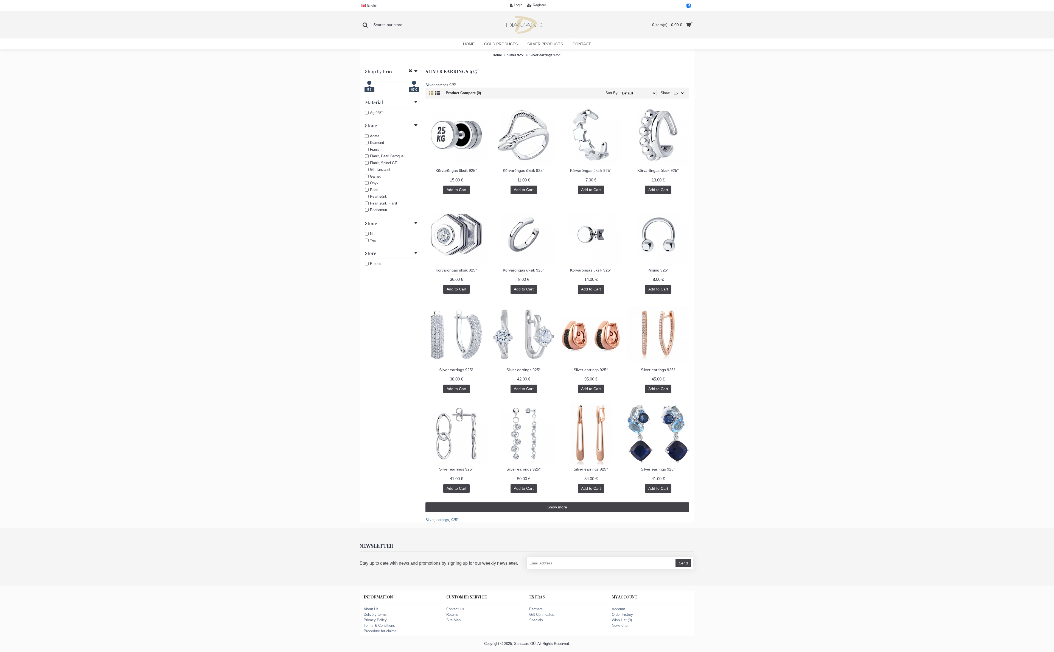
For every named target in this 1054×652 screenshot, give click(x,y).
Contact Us (455, 609)
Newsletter (620, 625)
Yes (373, 240)
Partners (536, 609)
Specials (536, 620)
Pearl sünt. (378, 196)
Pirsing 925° (658, 270)
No (372, 234)
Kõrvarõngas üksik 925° (456, 170)
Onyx (374, 183)
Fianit (374, 149)
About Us (371, 609)
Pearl (374, 190)
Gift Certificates (541, 614)
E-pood (375, 264)
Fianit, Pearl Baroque (386, 156)
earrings (442, 520)
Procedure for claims (380, 631)
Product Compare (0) (463, 93)
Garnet (375, 176)
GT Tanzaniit (380, 169)
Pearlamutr (378, 210)
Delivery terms (375, 614)
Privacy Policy (375, 620)
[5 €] (369, 83)
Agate (374, 136)
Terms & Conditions (379, 625)
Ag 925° (376, 113)
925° (454, 520)
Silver (429, 520)
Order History (622, 614)
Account (618, 609)
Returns (452, 614)
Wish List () (622, 620)
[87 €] (414, 83)
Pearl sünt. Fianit (383, 203)
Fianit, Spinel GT (383, 163)
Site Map (453, 620)
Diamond (377, 143)
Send (683, 563)
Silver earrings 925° (456, 370)
